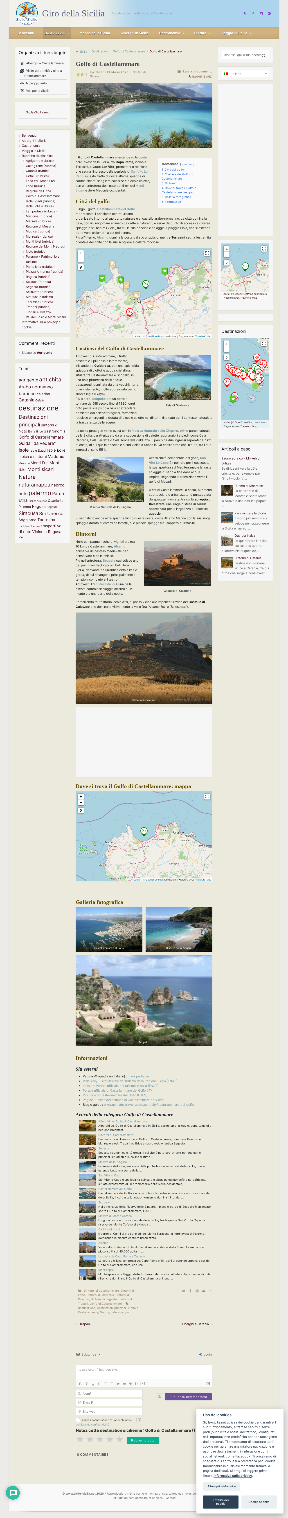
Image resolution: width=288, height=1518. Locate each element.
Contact (171, 1498)
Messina (24, 463)
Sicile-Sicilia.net (37, 112)
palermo (40, 492)
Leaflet (137, 336)
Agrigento (44, 352)
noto (23, 493)
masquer (187, 164)
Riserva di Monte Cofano (115, 1216)
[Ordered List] (105, 1384)
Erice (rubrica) (36, 186)
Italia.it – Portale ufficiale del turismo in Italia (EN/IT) (120, 1086)
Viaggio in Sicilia (33, 151)
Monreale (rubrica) (39, 236)
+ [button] (81, 253)
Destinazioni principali (111, 1308)
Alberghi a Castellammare (44, 63)
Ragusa (39, 506)
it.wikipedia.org (139, 1076)
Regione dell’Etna (38, 191)
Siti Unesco (51, 513)
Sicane (94, 76)
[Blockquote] (118, 1384)
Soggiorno (27, 520)
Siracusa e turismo (39, 297)
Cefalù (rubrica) (37, 176)
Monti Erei (40, 462)
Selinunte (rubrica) (39, 292)
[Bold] (80, 1384)
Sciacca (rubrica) (38, 282)
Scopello (104, 1202)
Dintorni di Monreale (100, 1295)
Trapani (84, 1324)
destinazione (86, 1308)
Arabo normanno (36, 387)
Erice (39, 431)
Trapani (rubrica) (38, 307)
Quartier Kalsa (244, 535)
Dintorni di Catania (247, 558)
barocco (27, 393)
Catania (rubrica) (38, 171)
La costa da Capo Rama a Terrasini (122, 1256)
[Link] (131, 1384)
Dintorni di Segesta (104, 1299)
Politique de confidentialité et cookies (137, 1498)
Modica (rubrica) (38, 231)
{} (136, 1383)
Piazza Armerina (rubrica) (44, 271)
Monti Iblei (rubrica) (40, 241)
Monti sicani (40, 469)
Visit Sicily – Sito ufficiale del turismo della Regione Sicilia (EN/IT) (130, 1081)
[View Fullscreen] (207, 253)
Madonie (56, 456)
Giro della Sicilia (73, 13)
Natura (104, 1312)
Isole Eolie (56, 450)
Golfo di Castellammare (129, 51)
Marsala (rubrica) (38, 221)
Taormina (46, 519)
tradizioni (24, 526)
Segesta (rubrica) (39, 287)
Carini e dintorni (109, 1229)
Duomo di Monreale (248, 486)
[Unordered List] (112, 1384)
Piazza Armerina (38, 501)
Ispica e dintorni (33, 456)
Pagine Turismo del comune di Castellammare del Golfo (123, 1100)
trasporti (48, 526)
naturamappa (120, 1312)
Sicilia (83, 51)
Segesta (103, 1148)
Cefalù (39, 400)
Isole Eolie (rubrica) (40, 206)
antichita (50, 379)
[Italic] (86, 1384)
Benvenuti (29, 135)
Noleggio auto (35, 83)
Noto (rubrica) (36, 251)
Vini (21, 537)
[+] (142, 1383)
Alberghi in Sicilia (34, 140)
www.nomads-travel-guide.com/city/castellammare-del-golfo (149, 1104)
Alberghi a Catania (195, 1324)
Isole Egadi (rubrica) (40, 201)
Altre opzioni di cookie (221, 1486)
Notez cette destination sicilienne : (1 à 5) (140, 1430)
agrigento (28, 380)
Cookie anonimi (259, 1502)
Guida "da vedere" (37, 443)
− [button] (81, 259)
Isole (24, 450)
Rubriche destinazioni (37, 156)
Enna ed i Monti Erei (40, 181)
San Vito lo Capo (109, 1175)
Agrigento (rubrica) (40, 160)
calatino (43, 394)
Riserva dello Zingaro (112, 1162)
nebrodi (58, 485)
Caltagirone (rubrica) (41, 166)
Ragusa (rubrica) (38, 277)
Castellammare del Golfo (115, 1189)
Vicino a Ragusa (46, 531)
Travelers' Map (203, 336)
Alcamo (103, 1243)
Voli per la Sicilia (37, 90)
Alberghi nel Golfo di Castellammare (122, 1121)
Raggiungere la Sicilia (250, 513)
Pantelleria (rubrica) (40, 266)
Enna (31, 431)
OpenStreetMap (154, 336)
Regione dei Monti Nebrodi (45, 246)
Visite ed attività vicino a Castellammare (43, 73)
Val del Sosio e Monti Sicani (46, 317)
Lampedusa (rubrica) (41, 211)
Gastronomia (31, 145)
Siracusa (28, 513)
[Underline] (93, 1384)
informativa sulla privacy (233, 1475)
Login (207, 1354)
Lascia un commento (197, 71)
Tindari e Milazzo (38, 312)
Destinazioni (100, 51)
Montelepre (106, 1270)
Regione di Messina (40, 226)
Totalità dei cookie (221, 1501)
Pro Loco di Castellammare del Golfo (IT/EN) (115, 1095)
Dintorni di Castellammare (115, 1135)
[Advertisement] (144, 742)
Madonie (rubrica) (39, 216)
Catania (26, 400)
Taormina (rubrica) (39, 302)
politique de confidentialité (92, 1424)
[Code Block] (124, 1384)
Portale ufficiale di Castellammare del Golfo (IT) (117, 1090)
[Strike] (99, 1384)
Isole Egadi (38, 450)
